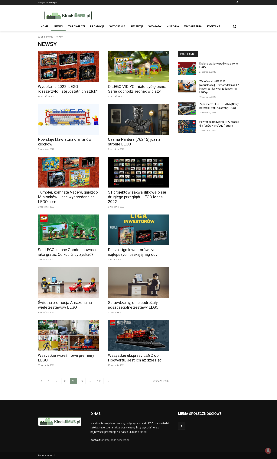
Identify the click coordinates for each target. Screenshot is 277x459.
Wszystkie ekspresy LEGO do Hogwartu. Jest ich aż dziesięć (135, 357)
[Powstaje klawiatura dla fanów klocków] (68, 119)
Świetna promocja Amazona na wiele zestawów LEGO (65, 305)
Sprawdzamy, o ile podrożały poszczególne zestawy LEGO (133, 305)
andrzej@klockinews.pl (115, 440)
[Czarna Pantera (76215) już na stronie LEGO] (138, 119)
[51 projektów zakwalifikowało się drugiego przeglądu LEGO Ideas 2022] (138, 172)
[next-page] (108, 381)
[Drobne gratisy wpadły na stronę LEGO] (187, 68)
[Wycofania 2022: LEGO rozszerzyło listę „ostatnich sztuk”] (68, 66)
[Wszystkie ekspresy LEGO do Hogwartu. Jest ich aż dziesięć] (138, 335)
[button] (234, 26)
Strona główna (45, 36)
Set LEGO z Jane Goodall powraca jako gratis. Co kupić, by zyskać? (67, 252)
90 (65, 381)
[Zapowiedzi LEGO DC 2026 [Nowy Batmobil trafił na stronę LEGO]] (187, 108)
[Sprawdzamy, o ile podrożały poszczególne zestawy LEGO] (138, 282)
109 (99, 381)
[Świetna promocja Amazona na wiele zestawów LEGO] (68, 282)
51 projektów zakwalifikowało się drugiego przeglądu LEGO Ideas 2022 (137, 197)
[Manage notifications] (268, 451)
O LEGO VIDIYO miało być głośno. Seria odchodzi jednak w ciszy (137, 89)
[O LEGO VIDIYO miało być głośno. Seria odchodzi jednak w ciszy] (138, 66)
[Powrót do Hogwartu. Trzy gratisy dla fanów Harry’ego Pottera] (187, 126)
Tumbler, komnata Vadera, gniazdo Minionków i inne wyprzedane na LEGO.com (68, 197)
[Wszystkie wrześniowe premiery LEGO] (68, 335)
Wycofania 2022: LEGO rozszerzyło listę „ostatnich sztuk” (68, 89)
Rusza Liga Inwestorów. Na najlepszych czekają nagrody (133, 252)
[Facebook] (237, 3)
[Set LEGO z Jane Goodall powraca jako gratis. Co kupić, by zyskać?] (68, 230)
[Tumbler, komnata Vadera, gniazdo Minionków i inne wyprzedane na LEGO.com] (68, 172)
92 (82, 381)
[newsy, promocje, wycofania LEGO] (68, 15)
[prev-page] (41, 381)
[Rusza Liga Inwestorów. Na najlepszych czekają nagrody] (138, 230)
